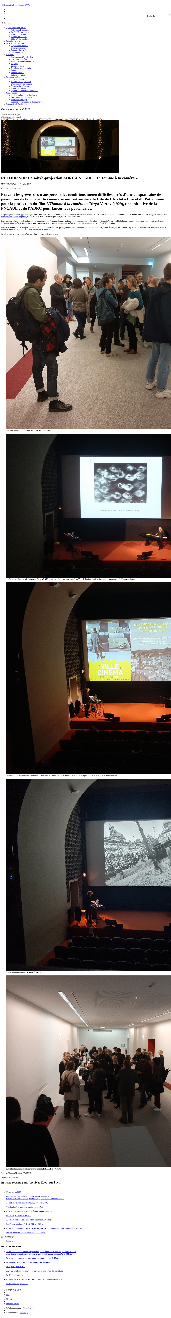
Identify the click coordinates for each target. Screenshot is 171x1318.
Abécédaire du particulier (21, 82)
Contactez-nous (12, 1241)
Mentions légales (12, 1304)
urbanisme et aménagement (21, 59)
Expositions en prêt (18, 88)
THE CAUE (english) (20, 39)
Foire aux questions (18, 34)
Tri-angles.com (28, 1308)
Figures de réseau (18, 75)
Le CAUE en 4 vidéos (20, 32)
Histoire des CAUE (19, 37)
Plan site (9, 1299)
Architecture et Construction (22, 57)
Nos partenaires (17, 52)
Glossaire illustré (17, 79)
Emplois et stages (13, 41)
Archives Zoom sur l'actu (26, 119)
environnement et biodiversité (22, 61)
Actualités (10, 55)
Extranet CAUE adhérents (16, 104)
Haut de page (9, 1237)
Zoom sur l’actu (17, 73)
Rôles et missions (18, 48)
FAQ (8, 1295)
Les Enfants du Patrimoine (21, 97)
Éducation (15, 70)
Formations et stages (19, 100)
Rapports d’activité (18, 50)
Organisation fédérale (19, 46)
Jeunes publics (11, 93)
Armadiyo (24, 1313)
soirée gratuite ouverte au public (13, 217)
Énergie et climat (17, 66)
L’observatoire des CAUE (21, 84)
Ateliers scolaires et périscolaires (24, 95)
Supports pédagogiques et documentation (27, 102)
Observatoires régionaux (20, 86)
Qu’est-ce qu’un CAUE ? (16, 28)
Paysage (14, 64)
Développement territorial (21, 68)
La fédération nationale (15, 43)
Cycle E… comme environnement (24, 91)
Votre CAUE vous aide (20, 30)
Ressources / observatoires (16, 77)
